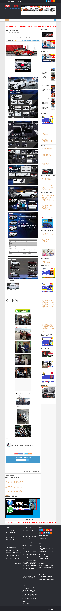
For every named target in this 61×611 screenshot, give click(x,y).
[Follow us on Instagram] (44, 533)
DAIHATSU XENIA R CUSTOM (9, 495)
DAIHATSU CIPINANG (42, 574)
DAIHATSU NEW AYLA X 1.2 (46, 138)
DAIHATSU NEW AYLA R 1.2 (46, 139)
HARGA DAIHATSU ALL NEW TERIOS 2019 (48, 204)
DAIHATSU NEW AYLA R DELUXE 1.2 (47, 141)
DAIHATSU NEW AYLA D (45, 129)
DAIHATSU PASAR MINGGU (43, 565)
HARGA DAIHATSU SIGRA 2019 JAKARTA (48, 234)
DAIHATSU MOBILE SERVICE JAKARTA (47, 162)
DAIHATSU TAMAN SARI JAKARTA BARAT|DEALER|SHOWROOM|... (47, 164)
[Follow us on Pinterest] (42, 533)
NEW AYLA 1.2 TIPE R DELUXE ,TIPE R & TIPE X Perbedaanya (45, 69)
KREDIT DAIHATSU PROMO (10, 534)
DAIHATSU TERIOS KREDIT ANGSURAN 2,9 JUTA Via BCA (14, 480)
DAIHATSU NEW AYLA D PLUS (46, 131)
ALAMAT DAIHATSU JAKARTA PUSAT (12, 550)
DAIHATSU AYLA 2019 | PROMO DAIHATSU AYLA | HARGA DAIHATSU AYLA (17, 483)
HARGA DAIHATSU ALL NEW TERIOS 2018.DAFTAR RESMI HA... (15, 491)
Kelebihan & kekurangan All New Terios (48, 210)
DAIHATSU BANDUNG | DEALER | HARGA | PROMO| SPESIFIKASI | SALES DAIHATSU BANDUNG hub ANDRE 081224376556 (29, 551)
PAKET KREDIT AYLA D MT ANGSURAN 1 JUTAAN (13, 482)
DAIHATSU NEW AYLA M (45, 132)
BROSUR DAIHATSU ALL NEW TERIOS (47, 209)
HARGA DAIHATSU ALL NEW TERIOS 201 (13, 301)
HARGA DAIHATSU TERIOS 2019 (47, 211)
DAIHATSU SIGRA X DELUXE (46, 240)
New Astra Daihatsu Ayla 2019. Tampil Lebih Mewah (46, 99)
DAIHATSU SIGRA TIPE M (45, 238)
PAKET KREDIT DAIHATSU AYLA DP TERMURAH (12, 488)
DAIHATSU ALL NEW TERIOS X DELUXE (13, 298)
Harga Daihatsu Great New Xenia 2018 (11, 492)
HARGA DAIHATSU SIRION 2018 (46, 189)
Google (16, 453)
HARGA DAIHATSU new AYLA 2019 (10, 486)
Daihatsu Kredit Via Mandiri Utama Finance (48, 315)
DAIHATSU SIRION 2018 (42, 554)
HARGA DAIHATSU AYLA (45, 136)
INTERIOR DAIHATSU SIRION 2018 (47, 182)
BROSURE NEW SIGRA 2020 (46, 233)
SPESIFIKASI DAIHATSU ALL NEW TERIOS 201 (14, 295)
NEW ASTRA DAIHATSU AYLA (9, 485)
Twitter (26, 453)
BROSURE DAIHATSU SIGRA (10, 539)
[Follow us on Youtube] (49, 530)
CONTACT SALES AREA (26, 603)
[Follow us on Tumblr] (47, 533)
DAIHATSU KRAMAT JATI (43, 569)
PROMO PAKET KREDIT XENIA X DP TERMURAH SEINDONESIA (15, 487)
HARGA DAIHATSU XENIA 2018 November (48, 156)
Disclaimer (22, 1)
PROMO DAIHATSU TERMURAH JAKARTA (45, 103)
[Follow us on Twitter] (46, 1)
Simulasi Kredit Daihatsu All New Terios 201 (14, 305)
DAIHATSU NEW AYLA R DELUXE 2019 (45, 77)
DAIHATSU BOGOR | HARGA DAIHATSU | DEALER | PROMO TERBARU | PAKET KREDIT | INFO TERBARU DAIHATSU (30, 532)
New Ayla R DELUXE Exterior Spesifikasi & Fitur (46, 94)
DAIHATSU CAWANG (50, 565)
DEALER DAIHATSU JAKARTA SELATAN (48, 323)
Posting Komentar (10, 475)
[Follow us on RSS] (47, 530)
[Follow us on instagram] (48, 1)
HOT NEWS (43, 149)
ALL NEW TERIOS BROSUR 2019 (26, 40)
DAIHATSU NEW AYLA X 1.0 (46, 134)
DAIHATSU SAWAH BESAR (49, 567)
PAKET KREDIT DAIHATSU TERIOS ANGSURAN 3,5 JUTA (16, 302)
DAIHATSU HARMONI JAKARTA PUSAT (12, 561)
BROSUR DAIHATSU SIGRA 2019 (44, 540)
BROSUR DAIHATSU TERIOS (10, 537)
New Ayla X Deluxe (44, 133)
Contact (17, 1)
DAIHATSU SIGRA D (45, 236)
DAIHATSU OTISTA (42, 567)
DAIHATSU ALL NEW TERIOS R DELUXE (13, 300)
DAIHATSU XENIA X (45, 150)
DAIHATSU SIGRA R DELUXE (46, 242)
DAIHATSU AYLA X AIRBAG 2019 (47, 135)
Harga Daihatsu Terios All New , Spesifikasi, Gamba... (46, 208)
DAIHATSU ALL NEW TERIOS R (12, 299)
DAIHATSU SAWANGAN (42, 563)
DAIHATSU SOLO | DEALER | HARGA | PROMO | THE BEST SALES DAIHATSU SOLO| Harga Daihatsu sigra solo (29, 556)
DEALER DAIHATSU (45, 320)
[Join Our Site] (54, 1)
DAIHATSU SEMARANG (45, 261)
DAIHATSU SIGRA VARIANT (46, 235)
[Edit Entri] (15, 40)
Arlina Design (53, 609)
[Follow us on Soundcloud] (51, 533)
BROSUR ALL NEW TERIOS (35, 40)
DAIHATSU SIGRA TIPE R (45, 241)
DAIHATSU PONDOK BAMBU (43, 572)
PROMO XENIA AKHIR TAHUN (43, 556)
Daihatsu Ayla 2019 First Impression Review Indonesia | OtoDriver (45, 73)
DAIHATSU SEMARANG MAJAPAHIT (47, 262)
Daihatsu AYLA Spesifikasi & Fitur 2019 (48, 142)
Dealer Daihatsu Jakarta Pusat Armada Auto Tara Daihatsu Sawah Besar (47, 325)
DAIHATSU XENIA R (45, 153)
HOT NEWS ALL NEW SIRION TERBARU (48, 179)
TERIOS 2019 (44, 538)
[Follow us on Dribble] (51, 530)
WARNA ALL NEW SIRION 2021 (46, 180)
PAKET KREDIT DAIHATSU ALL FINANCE (48, 297)
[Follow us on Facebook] (50, 1)
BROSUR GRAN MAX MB (10, 535)
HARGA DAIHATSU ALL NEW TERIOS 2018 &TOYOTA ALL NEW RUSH (16, 481)
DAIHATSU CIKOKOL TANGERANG (44, 561)
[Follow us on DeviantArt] (40, 533)
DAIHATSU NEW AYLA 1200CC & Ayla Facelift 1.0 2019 (46, 81)
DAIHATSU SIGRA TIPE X (45, 239)
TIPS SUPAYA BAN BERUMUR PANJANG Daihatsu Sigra (45, 107)
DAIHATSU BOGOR (42, 560)
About (9, 1)
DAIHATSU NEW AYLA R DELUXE (47, 140)
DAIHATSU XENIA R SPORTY (46, 154)
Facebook (21, 453)
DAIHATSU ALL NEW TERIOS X (12, 296)
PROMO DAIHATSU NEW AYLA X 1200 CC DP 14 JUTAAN (14, 490)
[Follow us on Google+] (52, 1)
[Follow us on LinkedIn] (49, 533)
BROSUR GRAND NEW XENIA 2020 (47, 148)
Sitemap (13, 1)
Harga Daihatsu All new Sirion (46, 178)
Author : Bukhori (14, 443)
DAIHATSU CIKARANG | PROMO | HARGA (45, 558)
